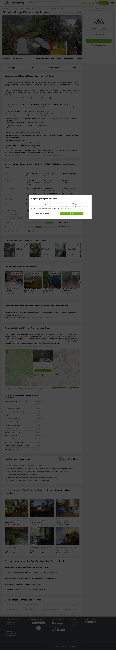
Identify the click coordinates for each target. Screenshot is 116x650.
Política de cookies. (66, 208)
